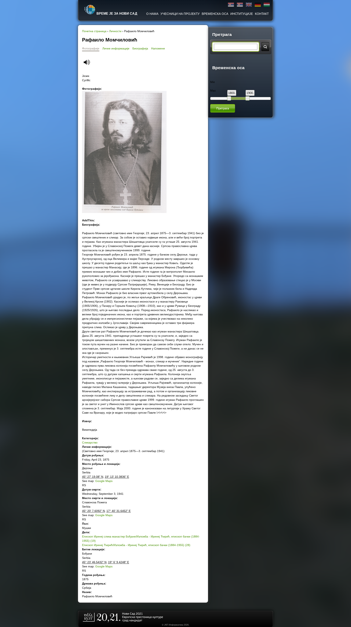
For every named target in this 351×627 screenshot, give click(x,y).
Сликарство (90, 442)
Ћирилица (231, 5)
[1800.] (229, 98)
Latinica (240, 5)
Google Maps (104, 481)
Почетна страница (94, 31)
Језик (85, 76)
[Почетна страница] (89, 9)
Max (213, 90)
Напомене (158, 48)
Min (212, 82)
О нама (152, 13)
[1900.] (247, 98)
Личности (115, 31)
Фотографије (90, 48)
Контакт (262, 13)
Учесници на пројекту (180, 13)
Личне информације (115, 48)
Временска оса (215, 13)
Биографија (140, 48)
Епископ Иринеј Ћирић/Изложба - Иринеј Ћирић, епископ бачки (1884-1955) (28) (136, 545)
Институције (241, 13)
